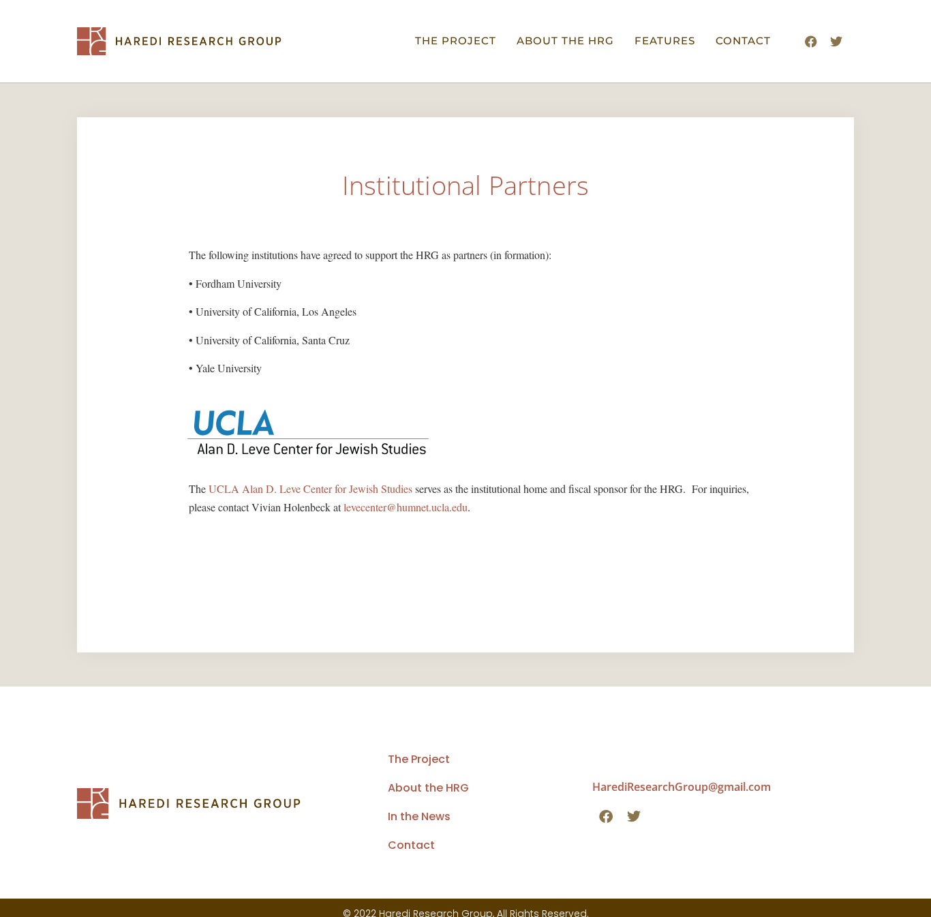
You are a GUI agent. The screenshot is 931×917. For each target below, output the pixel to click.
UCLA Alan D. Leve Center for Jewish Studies (310, 488)
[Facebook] (811, 41)
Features (665, 40)
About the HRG (565, 40)
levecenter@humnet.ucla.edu (406, 507)
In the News (419, 816)
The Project (455, 40)
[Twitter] (836, 41)
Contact (743, 40)
